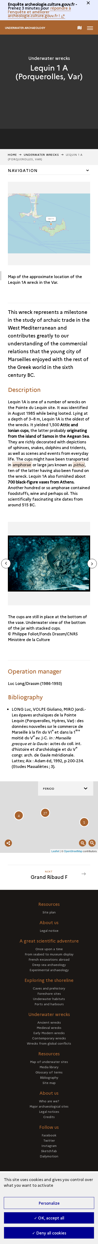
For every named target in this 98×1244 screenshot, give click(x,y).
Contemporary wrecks (49, 1038)
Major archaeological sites (49, 1106)
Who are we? (49, 1101)
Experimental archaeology (49, 970)
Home (12, 154)
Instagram (49, 1145)
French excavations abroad (49, 959)
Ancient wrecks (49, 1022)
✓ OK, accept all (49, 1217)
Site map (49, 1082)
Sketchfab (49, 1151)
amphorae (22, 464)
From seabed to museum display (49, 954)
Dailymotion (49, 1156)
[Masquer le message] (88, 3)
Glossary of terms (49, 1072)
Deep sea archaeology (49, 964)
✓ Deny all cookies (49, 1232)
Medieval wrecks (49, 1027)
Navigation (23, 170)
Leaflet (55, 851)
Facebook (49, 1135)
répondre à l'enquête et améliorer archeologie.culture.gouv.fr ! (39, 11)
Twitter (49, 1140)
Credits (49, 1116)
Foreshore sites (49, 993)
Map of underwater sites (49, 1061)
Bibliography (49, 1077)
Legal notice (49, 930)
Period (48, 788)
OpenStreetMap (73, 851)
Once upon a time (49, 949)
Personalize (49, 1203)
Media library (49, 1067)
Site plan (49, 912)
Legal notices (49, 1111)
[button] (92, 563)
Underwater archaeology (25, 28)
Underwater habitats (49, 998)
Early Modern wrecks (49, 1033)
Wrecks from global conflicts (49, 1043)
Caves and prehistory (49, 988)
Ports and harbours (49, 1004)
